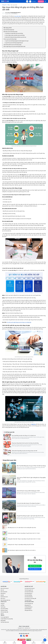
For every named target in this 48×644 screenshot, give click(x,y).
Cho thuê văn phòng (28, 596)
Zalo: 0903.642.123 (35, 569)
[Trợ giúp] (44, 640)
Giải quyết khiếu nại (28, 610)
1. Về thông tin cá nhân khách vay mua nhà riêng (13, 33)
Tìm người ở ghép (28, 600)
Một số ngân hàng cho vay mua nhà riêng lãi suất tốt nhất (14, 46)
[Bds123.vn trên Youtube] (27, 636)
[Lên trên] (44, 636)
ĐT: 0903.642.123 (35, 566)
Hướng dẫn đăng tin (28, 607)
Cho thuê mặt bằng (28, 595)
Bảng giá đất (3, 620)
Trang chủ (2, 603)
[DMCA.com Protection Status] (28, 640)
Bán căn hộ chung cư (5, 588)
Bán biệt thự (3, 593)
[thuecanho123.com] (18, 581)
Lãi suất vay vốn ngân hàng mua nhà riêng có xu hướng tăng (19, 322)
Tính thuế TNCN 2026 (5, 622)
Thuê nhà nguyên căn (29, 590)
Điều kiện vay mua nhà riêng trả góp (10, 31)
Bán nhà (2, 590)
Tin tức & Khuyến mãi (29, 603)
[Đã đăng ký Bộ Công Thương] (21, 639)
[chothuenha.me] (29, 581)
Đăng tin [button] (41, 1)
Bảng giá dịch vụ (28, 605)
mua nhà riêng (17, 16)
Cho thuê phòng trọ (28, 593)
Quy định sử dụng (4, 610)
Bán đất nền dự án (4, 596)
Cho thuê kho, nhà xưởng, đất (30, 598)
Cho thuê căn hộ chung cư (30, 588)
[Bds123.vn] (5, 1)
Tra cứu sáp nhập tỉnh (5, 617)
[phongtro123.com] (7, 581)
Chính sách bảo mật (4, 612)
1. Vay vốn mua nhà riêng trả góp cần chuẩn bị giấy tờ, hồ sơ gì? (16, 40)
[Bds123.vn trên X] (24, 636)
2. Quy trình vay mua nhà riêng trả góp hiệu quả (13, 42)
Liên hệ (2, 613)
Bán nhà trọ (3, 598)
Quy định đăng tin (28, 608)
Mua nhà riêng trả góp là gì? (9, 29)
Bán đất (2, 595)
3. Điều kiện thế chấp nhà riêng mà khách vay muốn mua (15, 37)
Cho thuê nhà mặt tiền (29, 591)
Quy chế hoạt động (4, 608)
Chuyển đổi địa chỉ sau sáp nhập (7, 618)
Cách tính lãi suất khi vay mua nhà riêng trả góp (12, 44)
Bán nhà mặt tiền (4, 591)
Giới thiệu (2, 605)
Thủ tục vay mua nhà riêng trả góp (10, 39)
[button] (27, 1)
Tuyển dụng (3, 607)
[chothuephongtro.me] (41, 581)
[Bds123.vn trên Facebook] (21, 636)
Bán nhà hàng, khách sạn (5, 600)
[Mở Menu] (45, 1)
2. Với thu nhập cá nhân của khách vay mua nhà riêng (14, 35)
